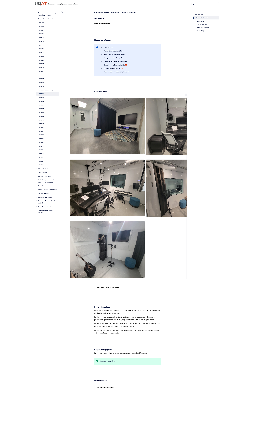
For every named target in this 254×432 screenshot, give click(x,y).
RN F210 (41, 153)
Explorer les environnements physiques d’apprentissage (47, 14)
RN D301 (41, 79)
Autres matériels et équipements (107, 288)
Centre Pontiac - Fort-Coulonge (46, 207)
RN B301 (41, 30)
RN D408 (41, 120)
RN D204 (41, 60)
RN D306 (41, 94)
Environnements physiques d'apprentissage (63, 4)
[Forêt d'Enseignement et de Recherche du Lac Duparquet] (37, 180)
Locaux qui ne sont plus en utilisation (45, 212)
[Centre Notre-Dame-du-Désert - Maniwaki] (37, 201)
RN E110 (41, 139)
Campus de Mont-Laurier (45, 197)
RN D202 (41, 56)
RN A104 (41, 22)
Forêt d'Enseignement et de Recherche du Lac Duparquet (46, 181)
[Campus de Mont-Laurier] (37, 197)
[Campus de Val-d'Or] (37, 169)
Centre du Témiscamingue (45, 186)
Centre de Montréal (43, 193)
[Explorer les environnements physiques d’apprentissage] (37, 13)
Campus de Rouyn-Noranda (45, 19)
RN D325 (41, 109)
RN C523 (41, 49)
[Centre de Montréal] (37, 193)
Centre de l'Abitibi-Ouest (44, 176)
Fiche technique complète (105, 388)
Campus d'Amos (42, 172)
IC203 (41, 161)
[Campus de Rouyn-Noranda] (37, 19)
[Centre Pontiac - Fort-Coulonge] (37, 207)
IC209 (41, 165)
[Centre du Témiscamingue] (37, 186)
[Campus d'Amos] (37, 172)
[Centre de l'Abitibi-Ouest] (37, 176)
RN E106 (41, 131)
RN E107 (41, 135)
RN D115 (41, 52)
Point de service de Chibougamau (47, 189)
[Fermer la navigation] (62, 12)
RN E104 (41, 127)
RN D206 (41, 64)
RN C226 (41, 37)
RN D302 (41, 82)
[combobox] (205, 4)
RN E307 (41, 146)
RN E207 (41, 142)
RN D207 (41, 67)
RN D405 (41, 116)
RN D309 (41, 101)
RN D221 (41, 71)
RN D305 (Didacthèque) (46, 90)
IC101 (41, 157)
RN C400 (41, 45)
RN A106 (41, 26)
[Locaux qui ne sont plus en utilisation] (37, 210)
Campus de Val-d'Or (43, 168)
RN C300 (41, 41)
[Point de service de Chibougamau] (37, 189)
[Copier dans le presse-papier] (93, 40)
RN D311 (41, 105)
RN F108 (41, 150)
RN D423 (41, 124)
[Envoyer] (193, 4)
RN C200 (41, 34)
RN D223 (41, 75)
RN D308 (41, 97)
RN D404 (41, 112)
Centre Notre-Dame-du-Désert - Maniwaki (46, 202)
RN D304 (41, 86)
